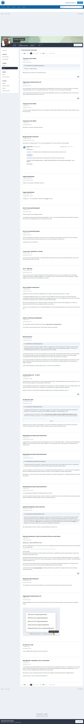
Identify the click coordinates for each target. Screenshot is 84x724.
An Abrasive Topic (28, 399)
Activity (13, 7)
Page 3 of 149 (52, 53)
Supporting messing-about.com (32, 82)
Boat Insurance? (27, 336)
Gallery (23, 7)
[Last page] (46, 53)
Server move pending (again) (31, 208)
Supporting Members (37, 567)
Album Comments (6, 90)
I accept (80, 721)
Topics (3, 65)
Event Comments (5, 76)
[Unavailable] (49, 155)
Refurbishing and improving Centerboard (35, 435)
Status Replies (5, 59)
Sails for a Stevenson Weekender (32, 318)
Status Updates (75, 6)
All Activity (4, 50)
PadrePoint (39, 514)
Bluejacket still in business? (31, 136)
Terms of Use (18, 722)
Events (3, 74)
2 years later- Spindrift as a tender (33, 251)
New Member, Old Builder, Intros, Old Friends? (36, 660)
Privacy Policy (40, 714)
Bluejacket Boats (27, 138)
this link (47, 198)
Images (3, 83)
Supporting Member (28, 176)
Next (44, 53)
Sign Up (80, 2)
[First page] (22, 53)
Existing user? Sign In (70, 2)
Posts (3, 68)
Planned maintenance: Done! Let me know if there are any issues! (42, 536)
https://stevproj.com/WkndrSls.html (54, 324)
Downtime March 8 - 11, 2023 (31, 375)
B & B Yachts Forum (28, 178)
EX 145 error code (28, 644)
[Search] (81, 7)
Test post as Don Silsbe (29, 58)
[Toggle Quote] (24, 65)
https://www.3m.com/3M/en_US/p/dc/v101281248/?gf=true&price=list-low (61, 414)
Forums (8, 7)
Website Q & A (27, 209)
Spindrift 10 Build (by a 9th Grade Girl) (34, 507)
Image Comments (6, 85)
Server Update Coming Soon (31, 287)
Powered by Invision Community (42, 716)
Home (3, 7)
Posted (27, 62)
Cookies (46, 714)
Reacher (38, 406)
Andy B (38, 343)
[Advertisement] (25, 25)
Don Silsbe (39, 65)
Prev (25, 53)
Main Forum (26, 60)
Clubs (19, 7)
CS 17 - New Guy (27, 268)
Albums (3, 88)
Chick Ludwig (40, 461)
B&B (37, 521)
